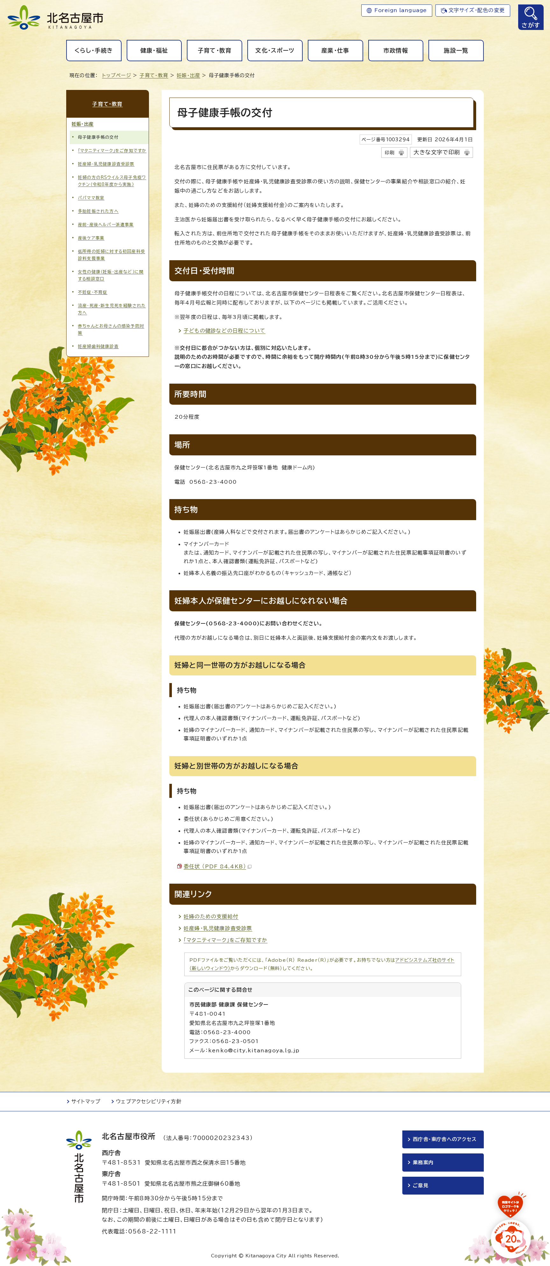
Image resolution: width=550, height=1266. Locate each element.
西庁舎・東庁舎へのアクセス (444, 1139)
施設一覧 (456, 50)
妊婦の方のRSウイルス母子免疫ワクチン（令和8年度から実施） (112, 181)
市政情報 (396, 50)
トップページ (116, 75)
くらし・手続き (93, 50)
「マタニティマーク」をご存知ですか (225, 940)
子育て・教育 (215, 50)
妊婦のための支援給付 (211, 916)
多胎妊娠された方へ (98, 211)
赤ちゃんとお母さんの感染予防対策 (111, 329)
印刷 (389, 152)
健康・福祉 (154, 50)
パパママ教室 (91, 198)
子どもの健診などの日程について (224, 330)
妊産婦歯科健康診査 (98, 346)
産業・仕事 (335, 50)
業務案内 (423, 1162)
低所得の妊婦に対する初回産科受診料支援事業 (111, 255)
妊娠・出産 (188, 75)
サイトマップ (86, 1101)
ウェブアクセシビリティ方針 (149, 1101)
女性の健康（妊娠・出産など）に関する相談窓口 (111, 275)
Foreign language (400, 10)
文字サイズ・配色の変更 (476, 10)
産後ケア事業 (91, 238)
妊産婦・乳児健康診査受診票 (218, 928)
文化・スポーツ (274, 50)
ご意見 (420, 1185)
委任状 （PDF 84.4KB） (215, 866)
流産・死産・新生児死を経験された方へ (112, 309)
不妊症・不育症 (92, 292)
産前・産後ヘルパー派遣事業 (106, 225)
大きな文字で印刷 (436, 152)
